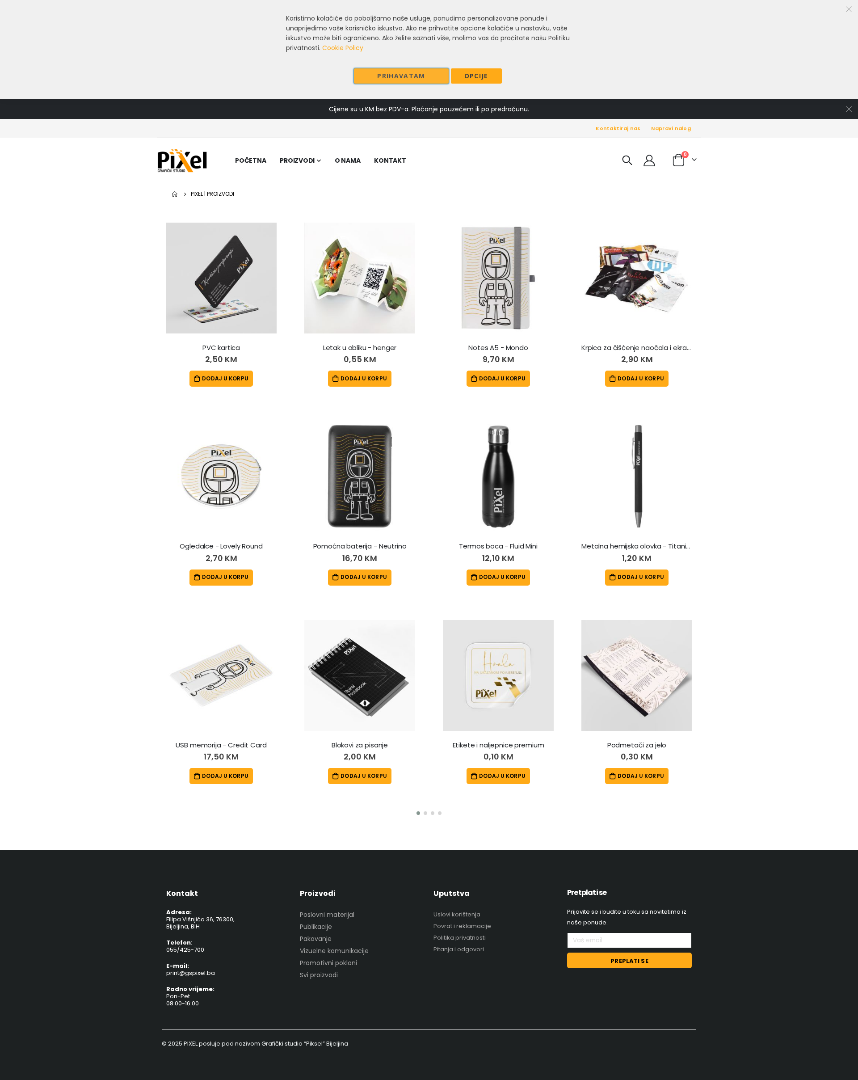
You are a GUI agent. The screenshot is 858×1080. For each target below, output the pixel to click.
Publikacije (316, 926)
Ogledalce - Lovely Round (221, 546)
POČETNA (250, 160)
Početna (175, 194)
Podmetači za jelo (636, 745)
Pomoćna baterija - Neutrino (360, 546)
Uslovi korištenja (456, 914)
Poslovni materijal (327, 914)
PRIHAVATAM (401, 76)
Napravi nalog (671, 128)
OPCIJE (476, 76)
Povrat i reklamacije (462, 926)
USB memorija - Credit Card (221, 745)
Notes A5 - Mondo (498, 347)
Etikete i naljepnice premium (498, 745)
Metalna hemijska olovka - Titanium (636, 546)
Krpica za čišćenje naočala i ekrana (636, 347)
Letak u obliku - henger (360, 347)
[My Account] (649, 160)
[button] (418, 813)
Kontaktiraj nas (618, 128)
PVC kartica (221, 347)
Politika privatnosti (459, 937)
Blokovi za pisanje (360, 745)
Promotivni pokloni (328, 962)
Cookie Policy (342, 47)
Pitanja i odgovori (458, 949)
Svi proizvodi (319, 974)
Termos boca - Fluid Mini (498, 546)
